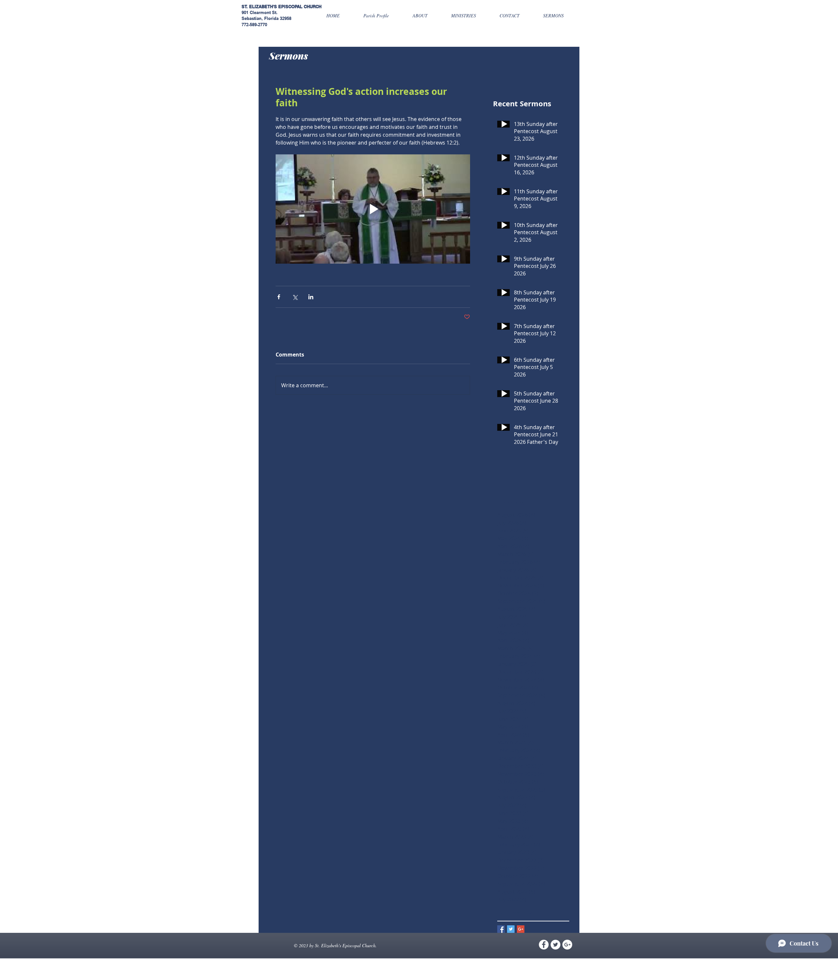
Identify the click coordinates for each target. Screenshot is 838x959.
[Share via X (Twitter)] (295, 297)
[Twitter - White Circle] (555, 945)
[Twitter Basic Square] (511, 929)
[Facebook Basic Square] (501, 929)
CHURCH (312, 6)
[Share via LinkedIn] (311, 297)
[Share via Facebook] (279, 297)
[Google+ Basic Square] (520, 929)
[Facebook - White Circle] (544, 945)
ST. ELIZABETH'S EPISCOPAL (272, 6)
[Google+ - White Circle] (567, 945)
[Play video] (373, 209)
